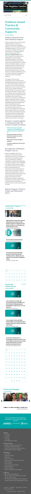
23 (21, 277)
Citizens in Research (9, 458)
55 (21, 368)
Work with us (7, 457)
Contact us (6, 472)
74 (9, 377)
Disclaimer (12, 487)
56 (24, 368)
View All (23, 205)
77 (16, 377)
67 (11, 374)
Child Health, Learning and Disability (12, 446)
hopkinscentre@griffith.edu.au (12, 474)
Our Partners (7, 434)
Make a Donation (8, 463)
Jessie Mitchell (14, 407)
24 (24, 277)
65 (6, 374)
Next (29, 401)
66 (9, 374)
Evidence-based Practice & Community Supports (15, 448)
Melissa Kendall (9, 407)
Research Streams (8, 443)
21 (16, 277)
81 (11, 380)
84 (19, 380)
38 (19, 362)
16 (24, 273)
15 (21, 273)
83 (16, 380)
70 (19, 374)
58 (9, 371)
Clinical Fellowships (9, 466)
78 (19, 377)
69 (16, 374)
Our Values (7, 437)
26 (9, 280)
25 (6, 280)
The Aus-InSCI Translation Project (14, 239)
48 (24, 365)
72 (24, 374)
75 (11, 377)
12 (14, 273)
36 (14, 362)
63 (21, 371)
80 (24, 377)
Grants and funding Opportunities (12, 464)
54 (19, 368)
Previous (1, 401)
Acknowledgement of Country (11, 440)
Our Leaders (7, 439)
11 (11, 273)
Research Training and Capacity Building (13, 469)
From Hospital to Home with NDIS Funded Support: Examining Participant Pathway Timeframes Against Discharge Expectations (16, 323)
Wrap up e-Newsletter (9, 455)
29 (16, 280)
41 (6, 365)
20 (14, 277)
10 (9, 273)
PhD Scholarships (8, 461)
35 (11, 362)
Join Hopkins (7, 454)
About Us (5, 432)
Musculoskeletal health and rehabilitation (13, 449)
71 (21, 374)
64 (24, 371)
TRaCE (18, 53)
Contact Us (6, 487)
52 (14, 368)
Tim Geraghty (20, 407)
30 (19, 280)
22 (19, 277)
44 (14, 365)
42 (9, 365)
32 (24, 280)
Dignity (9, 54)
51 (11, 368)
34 (9, 362)
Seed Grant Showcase (9, 468)
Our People (7, 436)
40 (24, 362)
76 (14, 377)
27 (11, 280)
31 (21, 280)
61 (16, 371)
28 (14, 280)
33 (6, 362)
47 (21, 365)
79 (21, 377)
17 (6, 277)
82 (14, 380)
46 (19, 365)
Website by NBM (21, 491)
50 (9, 368)
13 (16, 273)
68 (14, 374)
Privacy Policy (19, 487)
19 (11, 277)
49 (6, 368)
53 (16, 368)
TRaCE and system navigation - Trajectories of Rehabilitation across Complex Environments (16, 129)
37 (16, 362)
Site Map (25, 487)
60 (14, 371)
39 (21, 362)
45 (16, 365)
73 (6, 377)
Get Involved (6, 452)
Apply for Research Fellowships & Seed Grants (14, 460)
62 (19, 371)
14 (19, 273)
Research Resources (8, 489)
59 (11, 371)
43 (11, 365)
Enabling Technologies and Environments (13, 445)
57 (6, 371)
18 (9, 277)
